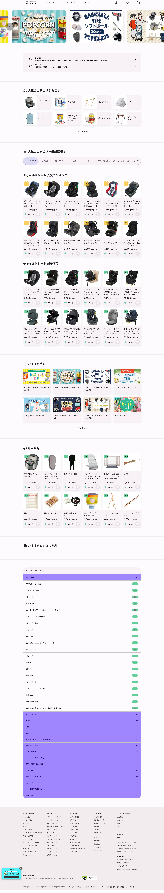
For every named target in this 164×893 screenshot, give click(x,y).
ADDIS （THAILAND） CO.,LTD (127, 869)
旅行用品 (26, 823)
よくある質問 (74, 817)
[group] (39, 26)
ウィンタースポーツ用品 (31, 842)
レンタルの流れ (75, 823)
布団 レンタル (51, 833)
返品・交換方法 (75, 842)
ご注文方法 (73, 826)
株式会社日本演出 (123, 863)
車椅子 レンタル (52, 823)
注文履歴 (97, 844)
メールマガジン (99, 850)
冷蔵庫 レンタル (52, 852)
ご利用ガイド (74, 820)
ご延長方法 (73, 839)
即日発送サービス (99, 820)
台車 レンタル (51, 845)
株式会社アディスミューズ (125, 859)
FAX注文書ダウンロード (77, 849)
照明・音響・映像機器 (30, 845)
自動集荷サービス (99, 823)
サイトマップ (130, 887)
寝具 (24, 826)
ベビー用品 (26, 817)
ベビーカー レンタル (53, 839)
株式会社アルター (123, 866)
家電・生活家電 (28, 836)
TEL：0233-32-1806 (124, 845)
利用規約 (102, 887)
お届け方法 (73, 833)
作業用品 (26, 849)
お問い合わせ (74, 852)
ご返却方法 (73, 836)
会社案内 (120, 817)
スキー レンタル (52, 842)
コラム (119, 826)
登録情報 (97, 841)
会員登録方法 (74, 845)
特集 (118, 823)
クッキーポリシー (91, 887)
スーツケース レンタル (54, 820)
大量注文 (97, 826)
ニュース (120, 820)
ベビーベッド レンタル (54, 817)
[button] (138, 2)
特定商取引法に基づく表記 (115, 887)
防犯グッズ (26, 855)
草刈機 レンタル (52, 849)
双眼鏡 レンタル (52, 855)
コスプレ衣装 (27, 829)
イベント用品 (27, 820)
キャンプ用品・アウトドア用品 (33, 833)
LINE (118, 837)
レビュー (97, 829)
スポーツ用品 (27, 839)
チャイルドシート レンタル (55, 826)
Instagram (120, 834)
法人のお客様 (98, 817)
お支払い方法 (74, 829)
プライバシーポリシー (76, 887)
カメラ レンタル (52, 836)
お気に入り (97, 833)
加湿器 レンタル (52, 829)
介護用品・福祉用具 (29, 852)
